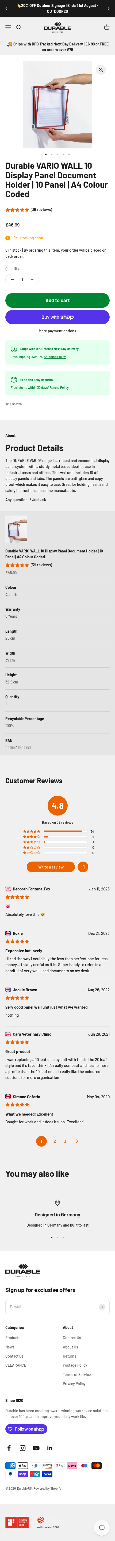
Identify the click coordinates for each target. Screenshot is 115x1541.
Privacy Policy (74, 1383)
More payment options (57, 331)
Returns (69, 1356)
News (9, 1347)
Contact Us (14, 1356)
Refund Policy (59, 387)
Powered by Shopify (47, 1488)
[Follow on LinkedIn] (49, 1448)
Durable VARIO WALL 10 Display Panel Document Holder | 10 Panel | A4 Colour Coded (54, 554)
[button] (83, 867)
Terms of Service (77, 1374)
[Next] (109, 9)
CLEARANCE (15, 1365)
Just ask (39, 499)
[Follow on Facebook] (9, 1448)
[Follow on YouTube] (36, 1448)
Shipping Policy (55, 357)
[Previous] (6, 9)
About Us (70, 1347)
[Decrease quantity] (12, 279)
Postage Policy (75, 1365)
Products (12, 1337)
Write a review (51, 866)
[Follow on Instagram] (22, 1448)
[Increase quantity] (32, 279)
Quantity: (13, 268)
